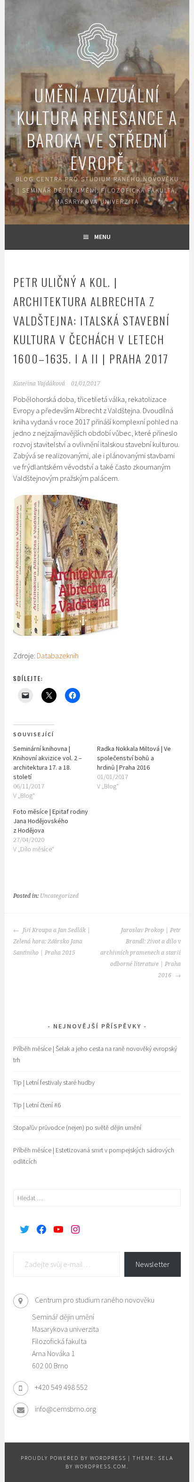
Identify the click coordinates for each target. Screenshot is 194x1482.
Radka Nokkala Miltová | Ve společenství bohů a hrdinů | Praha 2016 (134, 758)
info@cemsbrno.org (65, 1408)
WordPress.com (101, 1466)
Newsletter (153, 1264)
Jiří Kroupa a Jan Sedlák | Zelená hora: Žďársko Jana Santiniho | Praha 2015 (51, 941)
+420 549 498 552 (61, 1387)
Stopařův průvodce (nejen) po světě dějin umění (77, 1127)
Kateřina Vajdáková (39, 383)
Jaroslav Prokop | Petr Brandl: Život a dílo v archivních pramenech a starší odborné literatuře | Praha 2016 (140, 953)
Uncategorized (59, 896)
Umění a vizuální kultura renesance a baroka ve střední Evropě (97, 128)
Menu (102, 236)
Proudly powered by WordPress (73, 1457)
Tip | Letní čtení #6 (37, 1105)
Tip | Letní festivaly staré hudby (54, 1082)
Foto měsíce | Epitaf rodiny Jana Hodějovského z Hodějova (50, 820)
